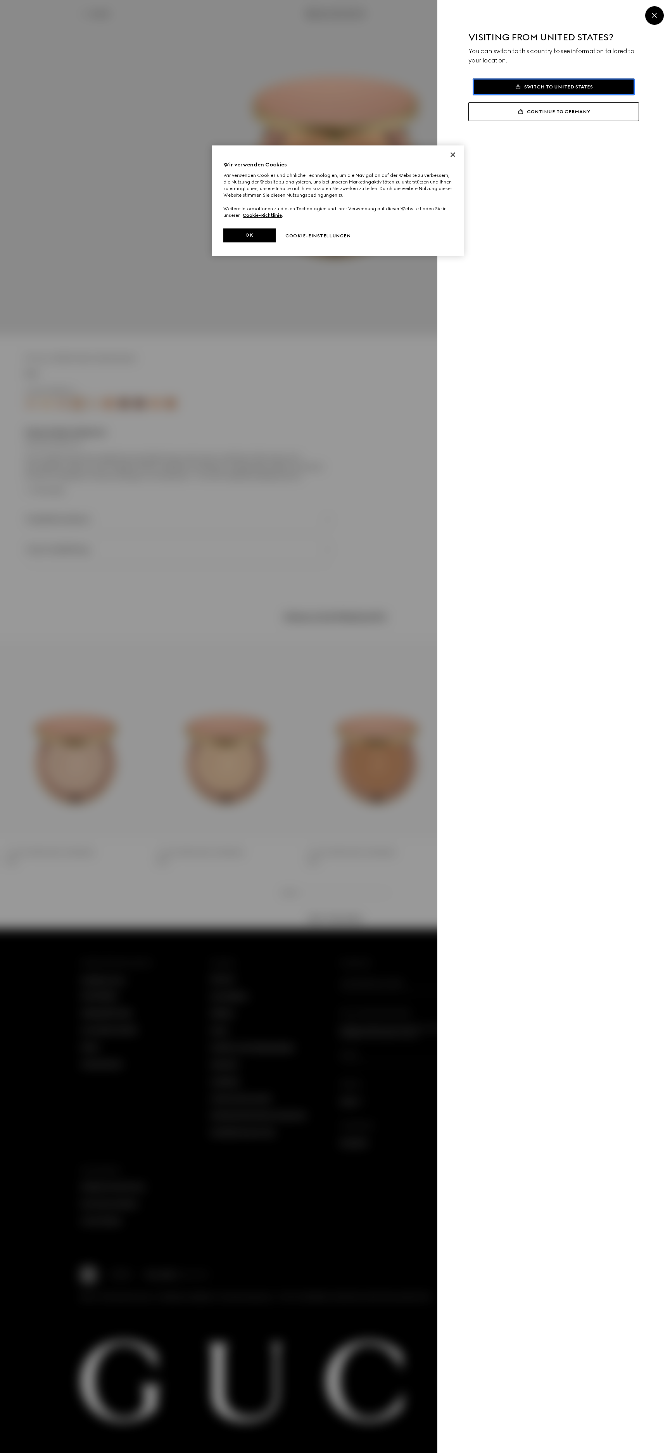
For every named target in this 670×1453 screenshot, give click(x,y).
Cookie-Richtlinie (262, 215)
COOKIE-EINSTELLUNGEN (318, 236)
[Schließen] (452, 154)
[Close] (654, 15)
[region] (338, 200)
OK (249, 235)
